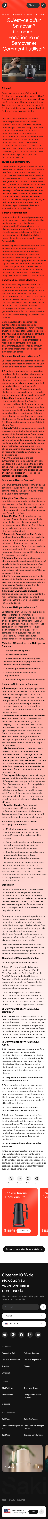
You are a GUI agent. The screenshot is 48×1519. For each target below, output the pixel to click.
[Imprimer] (37, 1178)
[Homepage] (4, 5)
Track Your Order (31, 1388)
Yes (33, 1512)
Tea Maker (6, 1435)
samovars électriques (12, 904)
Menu (31, 5)
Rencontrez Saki (9, 1353)
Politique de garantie (32, 1360)
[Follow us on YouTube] (38, 1334)
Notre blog (19, 14)
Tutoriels (5, 1366)
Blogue (27, 1366)
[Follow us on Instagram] (29, 1334)
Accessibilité (7, 1395)
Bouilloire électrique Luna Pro (12, 1427)
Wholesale (6, 1373)
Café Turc (6, 1419)
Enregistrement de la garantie (32, 1396)
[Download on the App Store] (4, 1334)
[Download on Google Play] (13, 1334)
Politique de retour (31, 1353)
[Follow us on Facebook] (21, 1334)
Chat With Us (7, 1388)
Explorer (22, 1231)
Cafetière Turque (31, 1419)
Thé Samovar (30, 14)
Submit (43, 1307)
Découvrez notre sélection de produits (22, 1249)
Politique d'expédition (11, 1360)
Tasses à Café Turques (33, 1435)
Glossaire (6, 1404)
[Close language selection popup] (41, 1511)
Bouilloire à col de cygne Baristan (34, 1427)
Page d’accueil (7, 14)
